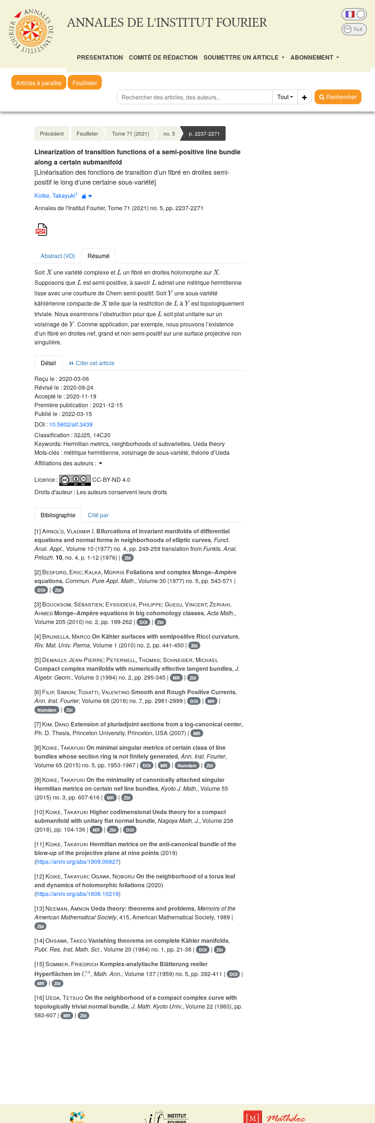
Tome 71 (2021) (130, 133)
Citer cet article (94, 363)
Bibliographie (58, 515)
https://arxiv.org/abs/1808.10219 (77, 893)
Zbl (128, 558)
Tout (283, 96)
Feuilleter (85, 83)
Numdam (46, 710)
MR (176, 677)
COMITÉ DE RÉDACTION (163, 57)
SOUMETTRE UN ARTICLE (242, 57)
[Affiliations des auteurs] (87, 196)
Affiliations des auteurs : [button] (66, 463)
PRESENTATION (100, 57)
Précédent (52, 133)
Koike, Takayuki (54, 195)
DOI (41, 590)
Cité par (98, 515)
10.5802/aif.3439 (71, 424)
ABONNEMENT (312, 57)
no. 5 (169, 133)
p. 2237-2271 (204, 133)
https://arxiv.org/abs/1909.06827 (77, 861)
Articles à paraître (39, 83)
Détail (48, 363)
